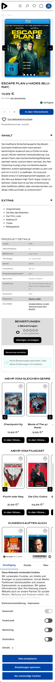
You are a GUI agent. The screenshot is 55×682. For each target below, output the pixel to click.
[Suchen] (27, 6)
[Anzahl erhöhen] (14, 112)
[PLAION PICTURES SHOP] (2, 15)
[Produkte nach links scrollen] (4, 417)
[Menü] (20, 6)
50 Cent (46, 304)
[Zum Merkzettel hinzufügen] (21, 386)
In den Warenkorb (36, 111)
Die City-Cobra (37, 496)
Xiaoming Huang (35, 306)
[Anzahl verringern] (4, 112)
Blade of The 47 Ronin (38, 426)
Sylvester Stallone (35, 304)
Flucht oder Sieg (13, 496)
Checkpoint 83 (13, 424)
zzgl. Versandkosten (18, 98)
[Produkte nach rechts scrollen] (50, 417)
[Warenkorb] (41, 6)
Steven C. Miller (35, 299)
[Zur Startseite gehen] (6, 6)
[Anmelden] (49, 6)
